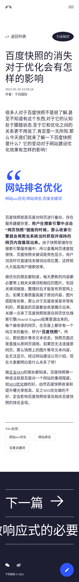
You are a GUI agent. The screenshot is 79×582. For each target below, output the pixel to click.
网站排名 (44, 437)
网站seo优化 (17, 437)
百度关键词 (17, 448)
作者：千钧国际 (16, 94)
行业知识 (63, 36)
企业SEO (16, 372)
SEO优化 (16, 384)
